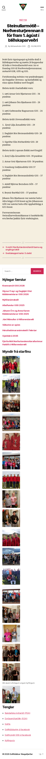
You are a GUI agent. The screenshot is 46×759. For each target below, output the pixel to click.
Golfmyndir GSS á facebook (18, 735)
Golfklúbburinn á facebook (17, 729)
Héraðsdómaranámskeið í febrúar (19, 330)
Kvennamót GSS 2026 (13, 285)
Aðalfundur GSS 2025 (13, 305)
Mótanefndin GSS (18, 46)
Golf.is (7, 724)
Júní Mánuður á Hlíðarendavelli (18, 319)
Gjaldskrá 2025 (10, 336)
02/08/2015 (36, 46)
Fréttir (23, 20)
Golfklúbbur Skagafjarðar (21, 754)
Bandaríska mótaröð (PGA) (17, 713)
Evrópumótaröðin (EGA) (16, 718)
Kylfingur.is (10, 740)
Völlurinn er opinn (11, 325)
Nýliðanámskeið (10, 300)
